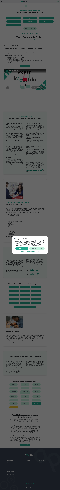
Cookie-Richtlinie (21, 251)
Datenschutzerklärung (31, 251)
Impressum (40, 251)
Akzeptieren (21, 248)
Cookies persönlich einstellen (37, 248)
